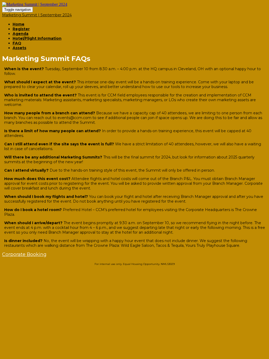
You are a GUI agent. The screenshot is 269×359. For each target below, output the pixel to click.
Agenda (20, 33)
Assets (19, 47)
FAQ (17, 43)
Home (18, 24)
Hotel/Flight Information (37, 38)
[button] (24, 254)
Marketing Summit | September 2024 (37, 15)
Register (21, 29)
